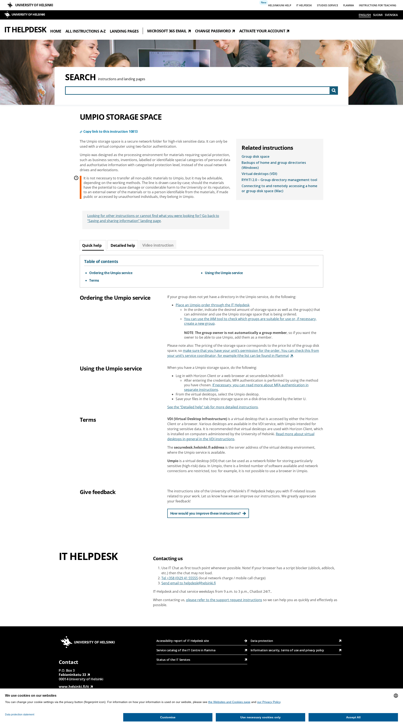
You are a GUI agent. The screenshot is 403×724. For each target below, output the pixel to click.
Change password (213, 30)
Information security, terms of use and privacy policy (287, 650)
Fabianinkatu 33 (72, 674)
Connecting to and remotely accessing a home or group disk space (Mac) (279, 188)
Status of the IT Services (173, 660)
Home (55, 30)
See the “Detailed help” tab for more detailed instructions (212, 407)
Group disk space (256, 156)
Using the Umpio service (224, 273)
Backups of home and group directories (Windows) (274, 165)
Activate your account (262, 30)
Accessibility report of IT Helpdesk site (182, 641)
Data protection (262, 641)
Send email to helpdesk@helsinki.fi (188, 583)
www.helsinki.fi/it (74, 686)
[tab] (93, 245)
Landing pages (124, 30)
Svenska (391, 15)
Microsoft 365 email (167, 30)
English (365, 15)
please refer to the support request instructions (224, 600)
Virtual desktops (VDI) (259, 173)
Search (80, 77)
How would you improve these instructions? (205, 513)
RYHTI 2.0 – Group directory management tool (279, 179)
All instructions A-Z (85, 30)
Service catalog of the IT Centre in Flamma (185, 650)
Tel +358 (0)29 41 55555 (179, 578)
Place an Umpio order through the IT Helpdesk (212, 305)
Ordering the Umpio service (110, 273)
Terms (94, 280)
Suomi (378, 15)
